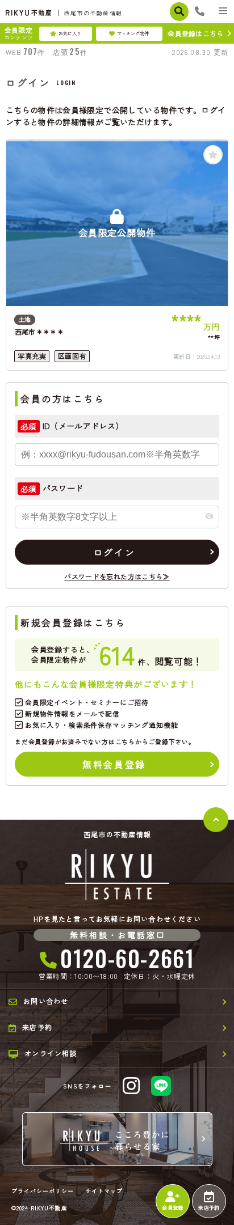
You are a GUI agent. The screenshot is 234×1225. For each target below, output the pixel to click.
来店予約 (208, 1207)
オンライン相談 (50, 1053)
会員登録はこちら (195, 33)
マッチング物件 (133, 33)
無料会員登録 (113, 764)
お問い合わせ (45, 1001)
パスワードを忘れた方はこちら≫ (116, 576)
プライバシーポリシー (42, 1191)
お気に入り (69, 33)
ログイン (114, 552)
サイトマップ (104, 1191)
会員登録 (172, 1207)
